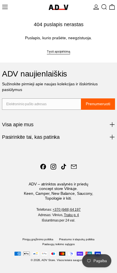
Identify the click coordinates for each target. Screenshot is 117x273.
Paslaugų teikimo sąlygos (58, 244)
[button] (104, 7)
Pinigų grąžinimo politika (37, 239)
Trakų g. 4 (71, 215)
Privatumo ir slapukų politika (77, 239)
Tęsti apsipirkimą (58, 51)
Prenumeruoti (98, 104)
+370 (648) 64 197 (67, 210)
